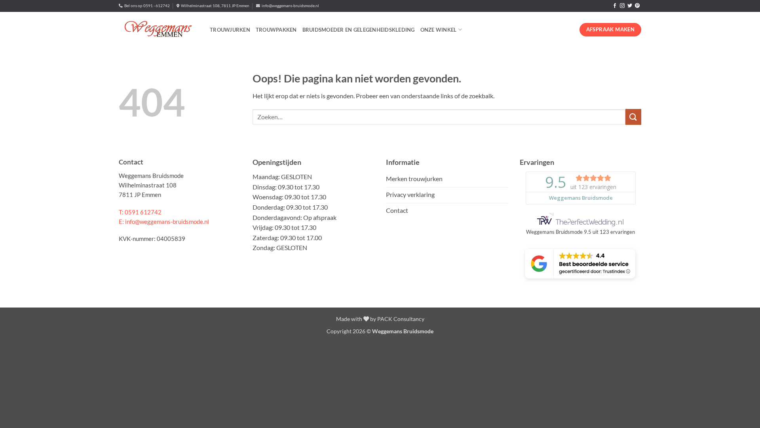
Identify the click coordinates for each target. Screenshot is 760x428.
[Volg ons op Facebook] (614, 6)
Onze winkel (438, 30)
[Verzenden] (633, 116)
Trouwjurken (230, 30)
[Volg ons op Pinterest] (637, 6)
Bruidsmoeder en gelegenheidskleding (358, 30)
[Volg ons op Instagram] (622, 6)
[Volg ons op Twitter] (629, 6)
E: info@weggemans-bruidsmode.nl (164, 221)
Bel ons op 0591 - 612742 (146, 6)
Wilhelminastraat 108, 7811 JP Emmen (214, 6)
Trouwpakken (276, 30)
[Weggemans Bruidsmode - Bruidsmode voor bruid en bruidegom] (158, 29)
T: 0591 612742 (140, 212)
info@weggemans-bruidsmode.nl (289, 6)
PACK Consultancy (400, 318)
